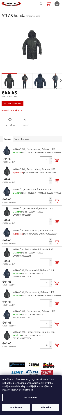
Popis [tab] (16, 139)
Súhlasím (46, 407)
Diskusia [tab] (25, 139)
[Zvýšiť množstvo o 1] (50, 158)
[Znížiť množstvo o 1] (50, 162)
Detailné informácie (11, 110)
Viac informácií (25, 389)
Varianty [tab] (8, 139)
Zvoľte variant (12, 103)
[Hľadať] (41, 4)
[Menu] (57, 4)
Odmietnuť (16, 407)
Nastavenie (30, 397)
